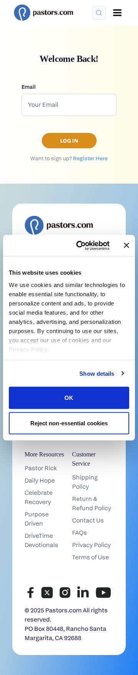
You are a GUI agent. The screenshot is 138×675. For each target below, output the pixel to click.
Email (28, 86)
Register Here (90, 158)
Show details (96, 373)
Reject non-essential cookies (69, 423)
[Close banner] (126, 245)
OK (68, 398)
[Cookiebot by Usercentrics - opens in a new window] (81, 245)
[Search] (99, 13)
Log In (69, 140)
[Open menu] (117, 13)
